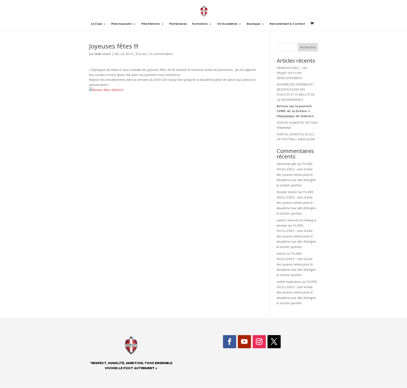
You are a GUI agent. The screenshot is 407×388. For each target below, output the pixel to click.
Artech (281, 254)
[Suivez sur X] (274, 341)
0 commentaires (161, 54)
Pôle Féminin (150, 24)
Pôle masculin (121, 24)
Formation (200, 24)
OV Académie (227, 24)
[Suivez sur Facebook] (229, 341)
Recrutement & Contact (287, 24)
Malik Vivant (102, 54)
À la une (141, 54)
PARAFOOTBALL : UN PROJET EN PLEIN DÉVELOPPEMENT (292, 73)
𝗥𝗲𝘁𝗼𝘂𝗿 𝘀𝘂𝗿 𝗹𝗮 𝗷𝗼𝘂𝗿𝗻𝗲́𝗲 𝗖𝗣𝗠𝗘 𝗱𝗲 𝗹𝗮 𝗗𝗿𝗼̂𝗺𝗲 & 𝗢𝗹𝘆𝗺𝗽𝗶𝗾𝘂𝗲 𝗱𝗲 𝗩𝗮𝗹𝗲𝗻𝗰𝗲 (295, 111)
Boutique (253, 24)
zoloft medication (289, 282)
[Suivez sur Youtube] (244, 341)
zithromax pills (286, 164)
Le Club (96, 24)
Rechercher (308, 47)
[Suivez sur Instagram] (259, 341)
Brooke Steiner (287, 192)
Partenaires (178, 24)
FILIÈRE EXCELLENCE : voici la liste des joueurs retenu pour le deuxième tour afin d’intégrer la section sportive (296, 174)
